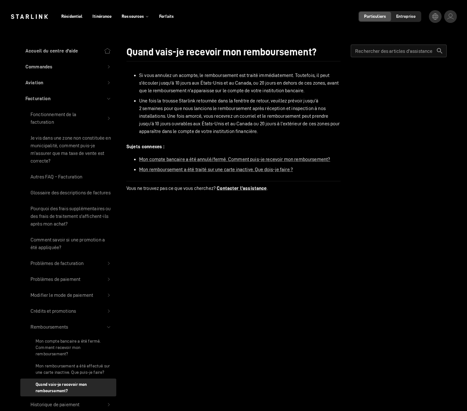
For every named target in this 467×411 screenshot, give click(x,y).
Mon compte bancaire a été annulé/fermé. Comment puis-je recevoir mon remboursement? (234, 159)
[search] (439, 51)
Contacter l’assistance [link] (242, 188)
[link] (29, 16)
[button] (68, 66)
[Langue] (435, 16)
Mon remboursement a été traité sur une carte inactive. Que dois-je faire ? (216, 169)
